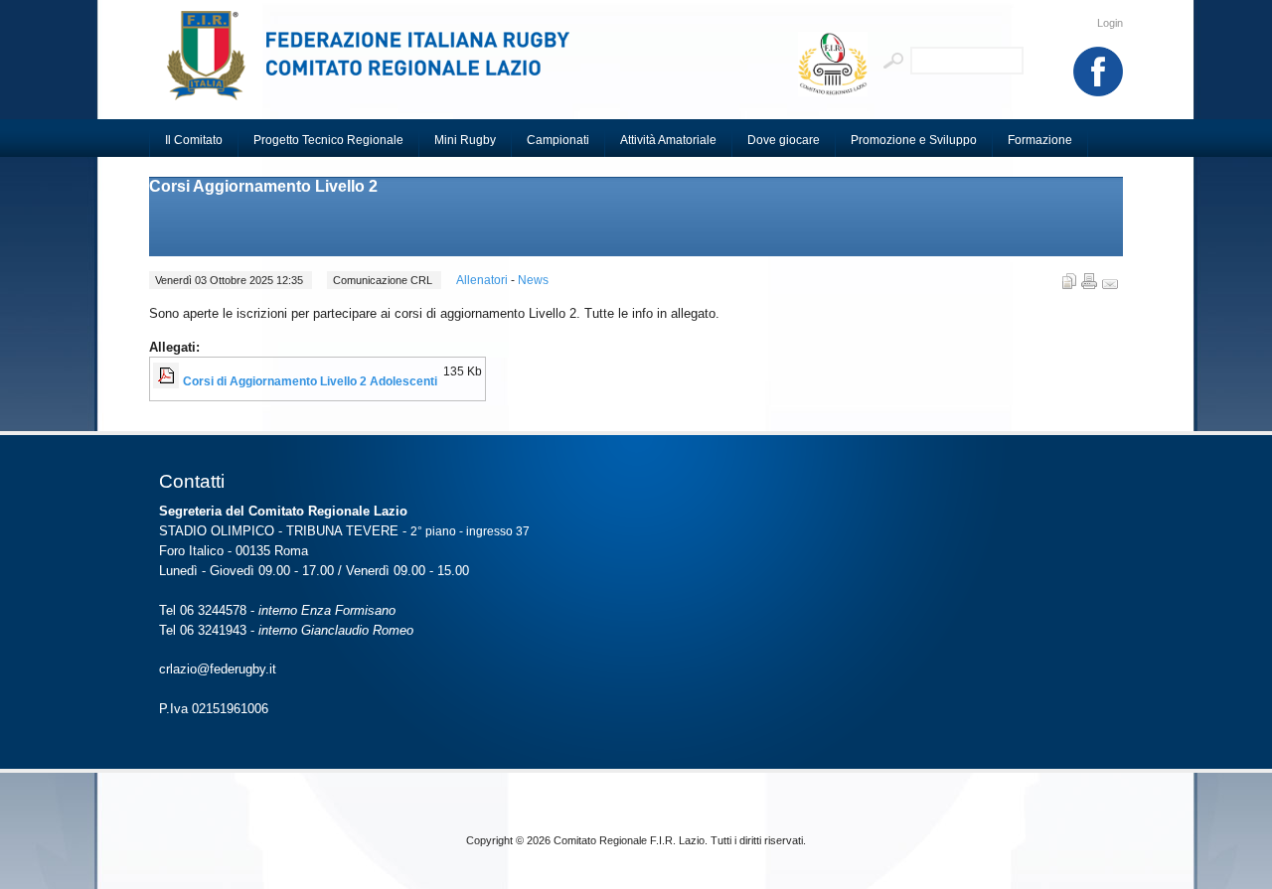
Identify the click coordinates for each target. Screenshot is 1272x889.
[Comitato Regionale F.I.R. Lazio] (377, 64)
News (533, 280)
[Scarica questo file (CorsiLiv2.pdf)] (168, 381)
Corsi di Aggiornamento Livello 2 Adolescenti (310, 381)
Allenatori (483, 280)
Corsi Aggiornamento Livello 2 (263, 186)
